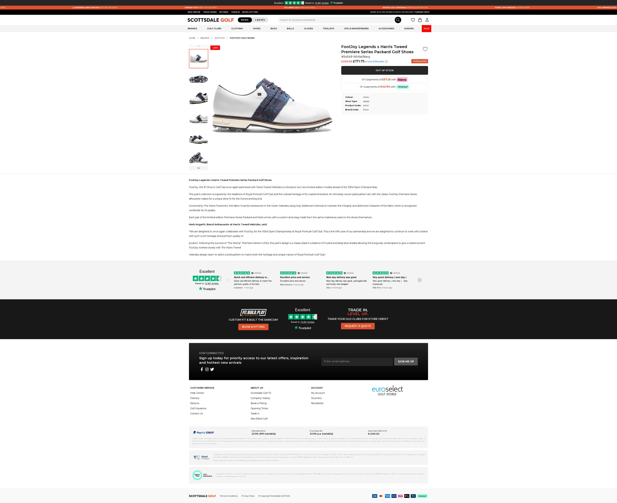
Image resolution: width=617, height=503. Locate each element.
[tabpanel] (308, 217)
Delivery (194, 398)
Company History (260, 398)
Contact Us (196, 413)
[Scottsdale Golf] (211, 20)
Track (210, 12)
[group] (198, 58)
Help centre (194, 12)
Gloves (308, 28)
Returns (223, 12)
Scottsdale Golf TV (261, 393)
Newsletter (317, 403)
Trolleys (328, 28)
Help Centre (197, 393)
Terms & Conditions (229, 496)
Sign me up (406, 361)
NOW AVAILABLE (265, 7)
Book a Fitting (253, 326)
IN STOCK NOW (478, 7)
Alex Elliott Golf (259, 418)
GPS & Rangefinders (356, 28)
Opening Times (259, 408)
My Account (318, 393)
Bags (274, 28)
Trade (235, 12)
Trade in (255, 413)
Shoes (257, 28)
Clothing (237, 28)
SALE (426, 28)
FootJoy (220, 38)
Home (192, 38)
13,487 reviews (212, 283)
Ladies (260, 20)
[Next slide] (198, 168)
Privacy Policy (248, 496)
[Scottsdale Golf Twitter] (212, 369)
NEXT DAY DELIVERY (60, 7)
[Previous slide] (198, 46)
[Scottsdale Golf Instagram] (207, 369)
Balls (290, 28)
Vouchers (316, 398)
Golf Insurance (198, 408)
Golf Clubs (214, 28)
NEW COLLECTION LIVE (371, 7)
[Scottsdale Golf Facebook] (202, 369)
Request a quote (358, 326)
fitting (250, 12)
